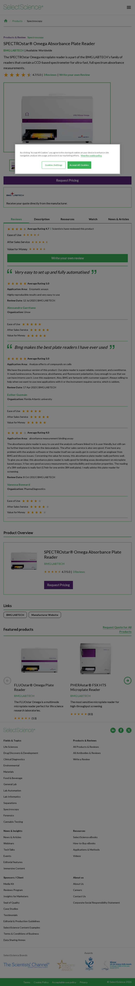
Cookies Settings (53, 165)
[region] (67, 159)
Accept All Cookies (79, 165)
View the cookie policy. (91, 155)
